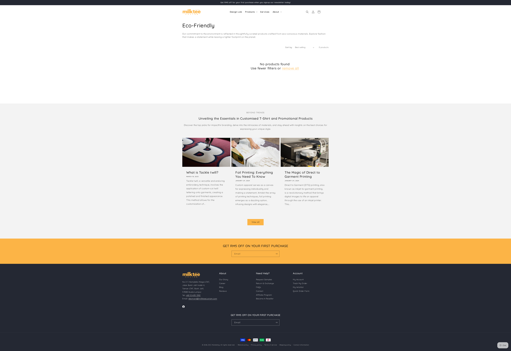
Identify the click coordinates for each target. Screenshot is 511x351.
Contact (259, 291)
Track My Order (300, 283)
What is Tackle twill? (202, 172)
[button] (251, 12)
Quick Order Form (301, 291)
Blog (221, 287)
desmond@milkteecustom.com (202, 298)
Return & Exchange (265, 283)
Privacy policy (256, 345)
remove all (290, 68)
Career (222, 283)
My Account (298, 279)
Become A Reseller (264, 298)
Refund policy (243, 345)
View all (255, 222)
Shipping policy (285, 345)
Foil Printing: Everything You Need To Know (254, 174)
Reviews (223, 291)
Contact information (301, 345)
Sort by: (288, 47)
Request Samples (264, 279)
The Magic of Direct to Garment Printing (302, 174)
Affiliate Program (264, 295)
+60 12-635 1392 (193, 295)
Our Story (223, 279)
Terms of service (270, 345)
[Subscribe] (276, 254)
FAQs (258, 287)
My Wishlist (298, 287)
